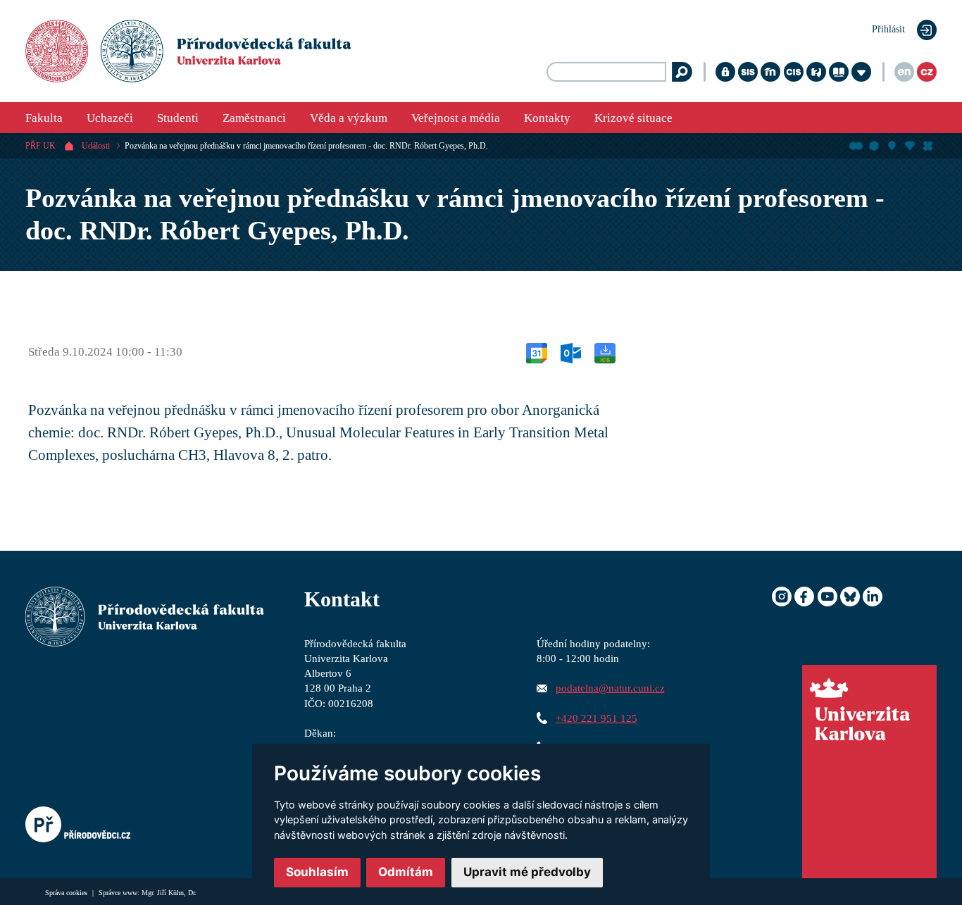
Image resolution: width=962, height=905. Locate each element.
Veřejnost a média (455, 118)
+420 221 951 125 (596, 718)
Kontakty (547, 118)
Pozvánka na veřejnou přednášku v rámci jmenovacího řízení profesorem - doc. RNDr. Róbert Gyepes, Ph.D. (306, 146)
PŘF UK (40, 146)
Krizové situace (633, 118)
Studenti (178, 118)
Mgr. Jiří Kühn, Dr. (169, 893)
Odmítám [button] (405, 872)
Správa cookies (67, 893)
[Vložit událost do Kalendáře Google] (536, 351)
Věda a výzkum (348, 118)
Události (96, 146)
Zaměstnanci (254, 118)
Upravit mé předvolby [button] (527, 872)
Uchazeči (110, 118)
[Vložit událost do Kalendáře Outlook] (571, 351)
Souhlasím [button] (317, 872)
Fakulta (44, 118)
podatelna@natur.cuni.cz (610, 688)
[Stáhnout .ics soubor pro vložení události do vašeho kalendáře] (605, 351)
